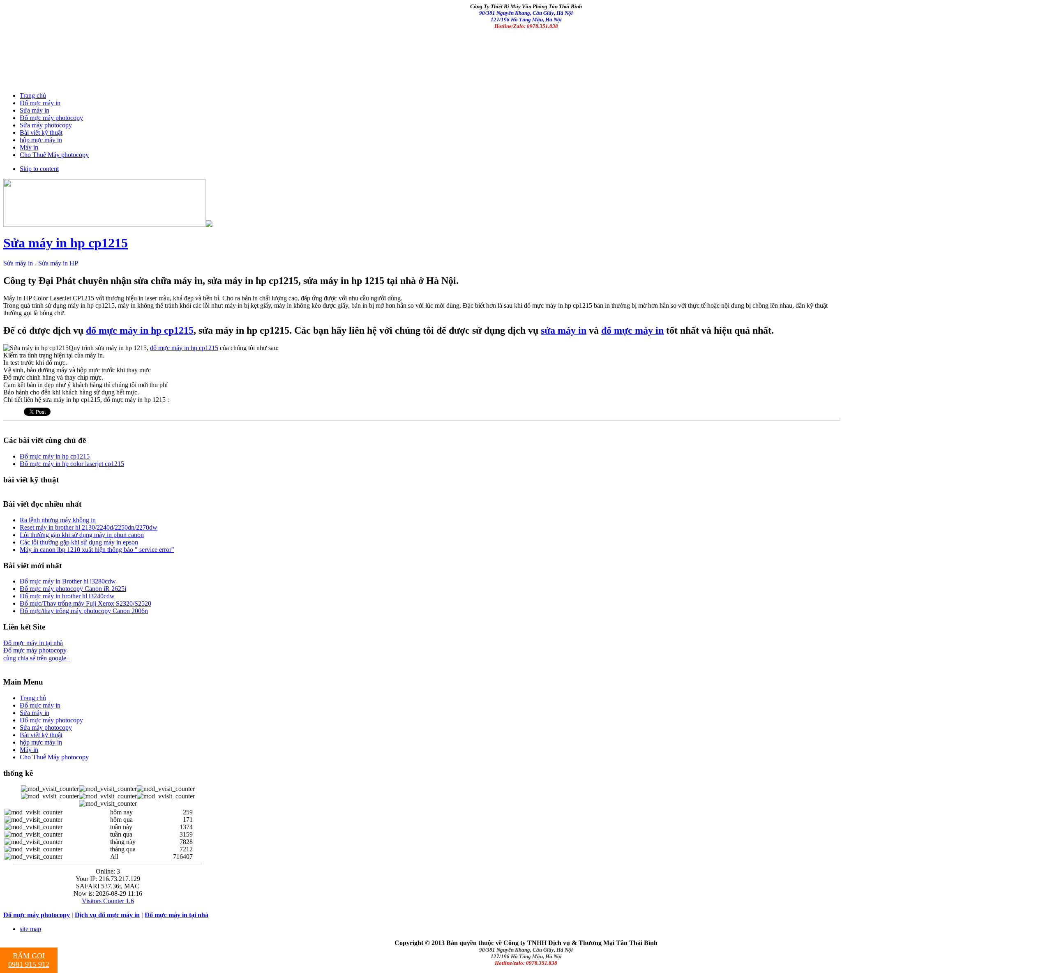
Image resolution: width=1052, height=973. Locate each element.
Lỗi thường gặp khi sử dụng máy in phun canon (82, 534)
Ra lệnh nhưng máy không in (58, 519)
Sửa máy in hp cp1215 (65, 242)
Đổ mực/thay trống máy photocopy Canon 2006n (84, 610)
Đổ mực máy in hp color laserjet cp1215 (72, 463)
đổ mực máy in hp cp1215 (140, 330)
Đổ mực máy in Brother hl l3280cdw (68, 581)
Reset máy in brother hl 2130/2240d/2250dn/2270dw (88, 527)
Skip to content (39, 168)
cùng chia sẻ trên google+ (36, 658)
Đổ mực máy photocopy (35, 650)
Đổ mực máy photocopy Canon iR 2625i (73, 588)
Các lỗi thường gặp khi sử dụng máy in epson (79, 542)
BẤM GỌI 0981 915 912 (28, 960)
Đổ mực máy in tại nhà (33, 642)
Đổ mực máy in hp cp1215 (55, 456)
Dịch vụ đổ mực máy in (107, 914)
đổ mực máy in (632, 330)
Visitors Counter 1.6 (108, 900)
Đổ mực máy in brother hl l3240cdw (67, 596)
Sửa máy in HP (58, 263)
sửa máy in (563, 330)
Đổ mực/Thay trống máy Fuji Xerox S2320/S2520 (85, 603)
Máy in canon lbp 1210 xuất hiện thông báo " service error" (97, 549)
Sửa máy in (19, 263)
